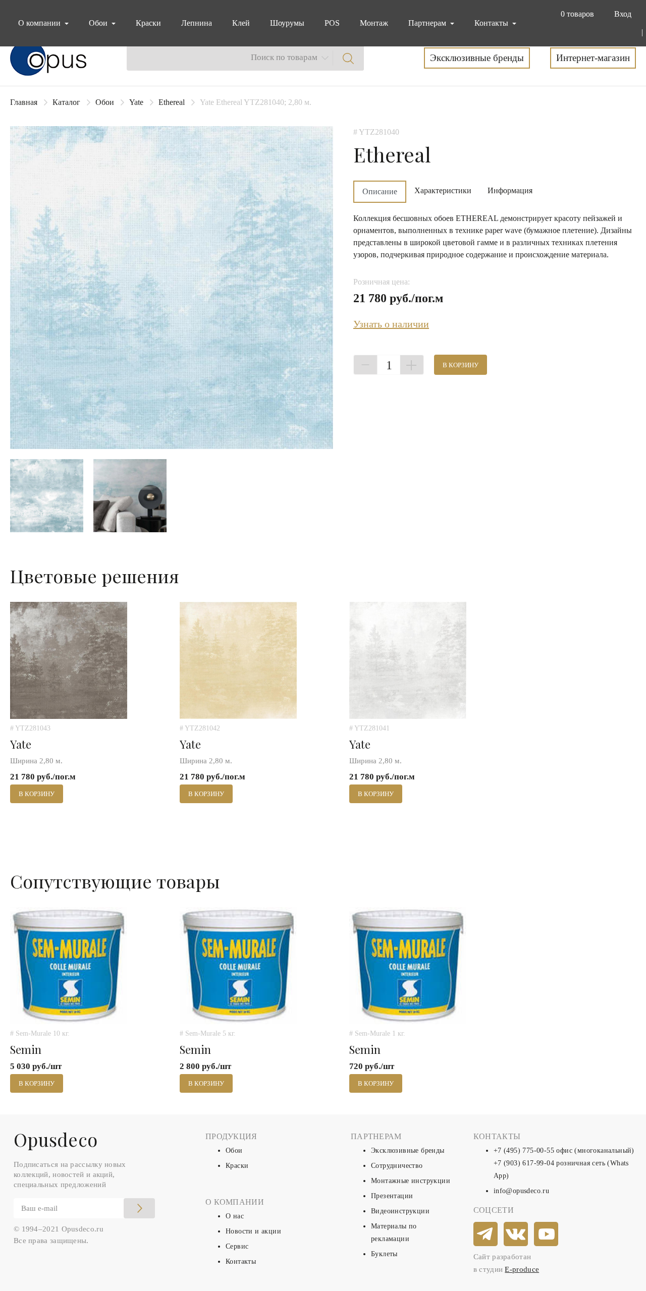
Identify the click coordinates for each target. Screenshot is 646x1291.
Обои (104, 102)
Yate (136, 102)
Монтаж (374, 23)
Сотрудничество (397, 1165)
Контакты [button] (492, 23)
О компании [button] (40, 23)
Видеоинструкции (400, 1211)
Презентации (392, 1196)
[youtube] (546, 1234)
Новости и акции (253, 1231)
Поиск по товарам (284, 57)
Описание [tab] (379, 191)
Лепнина (196, 23)
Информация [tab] (510, 190)
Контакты (241, 1261)
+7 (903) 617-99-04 (524, 1163)
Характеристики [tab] (442, 190)
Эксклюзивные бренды (477, 57)
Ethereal (171, 102)
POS (332, 23)
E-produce (522, 1269)
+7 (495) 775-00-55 (524, 1150)
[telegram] (486, 1234)
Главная (23, 102)
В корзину (460, 365)
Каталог (66, 102)
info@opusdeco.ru (521, 1191)
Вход (622, 14)
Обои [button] (99, 23)
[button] (575, 14)
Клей (241, 23)
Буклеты (384, 1254)
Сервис (237, 1246)
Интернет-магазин (593, 57)
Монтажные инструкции (410, 1181)
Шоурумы (287, 23)
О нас (235, 1216)
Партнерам (428, 23)
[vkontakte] (516, 1234)
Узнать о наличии (391, 323)
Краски (148, 23)
